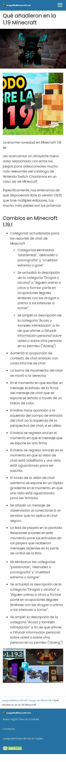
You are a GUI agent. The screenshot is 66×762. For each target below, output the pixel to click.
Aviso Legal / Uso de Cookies (21, 719)
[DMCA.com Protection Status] (12, 749)
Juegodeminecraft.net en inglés (23, 738)
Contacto (9, 729)
